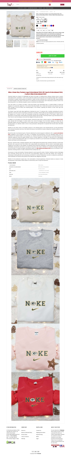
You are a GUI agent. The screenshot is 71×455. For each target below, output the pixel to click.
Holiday (25, 8)
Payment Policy (39, 434)
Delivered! (62, 73)
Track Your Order (49, 8)
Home (37, 11)
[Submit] (50, 5)
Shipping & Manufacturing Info (20, 88)
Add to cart (52, 56)
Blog (44, 8)
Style (37, 17)
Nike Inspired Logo (60, 77)
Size (37, 28)
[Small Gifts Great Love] (11, 4)
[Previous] (8, 25)
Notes (37, 41)
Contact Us (38, 430)
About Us (23, 430)
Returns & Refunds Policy (26, 432)
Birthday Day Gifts (53, 77)
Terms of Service (25, 436)
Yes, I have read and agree (42, 40)
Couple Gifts (20, 8)
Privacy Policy (24, 434)
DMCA (37, 436)
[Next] (33, 25)
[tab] (10, 88)
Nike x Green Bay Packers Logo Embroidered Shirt (46, 80)
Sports (51, 11)
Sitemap (23, 438)
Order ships (50, 73)
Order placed (38, 73)
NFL (54, 11)
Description (9, 88)
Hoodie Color (39, 23)
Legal (37, 438)
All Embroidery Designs (32, 8)
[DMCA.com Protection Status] (11, 442)
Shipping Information (40, 432)
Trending (40, 8)
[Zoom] (8, 38)
